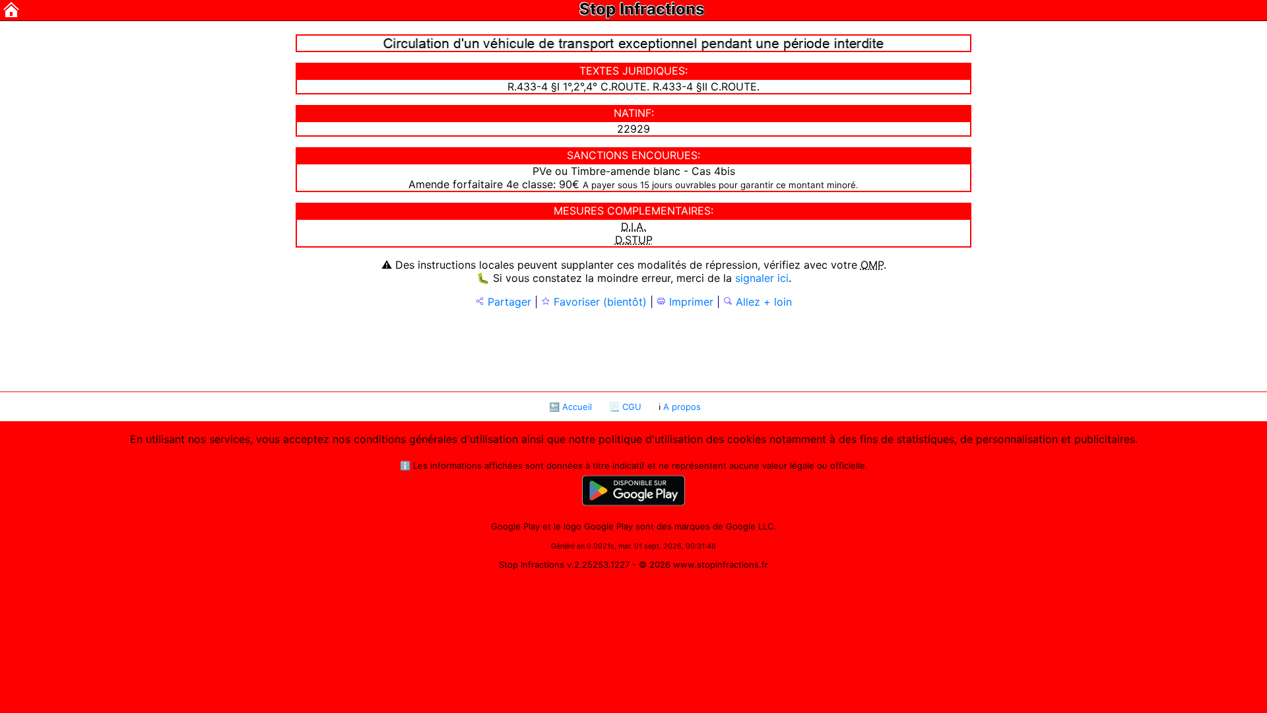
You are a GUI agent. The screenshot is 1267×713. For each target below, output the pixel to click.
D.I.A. (633, 226)
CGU (631, 406)
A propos (682, 406)
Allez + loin (762, 301)
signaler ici (762, 278)
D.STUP (634, 239)
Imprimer (689, 301)
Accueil (577, 406)
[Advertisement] (633, 348)
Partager (507, 301)
